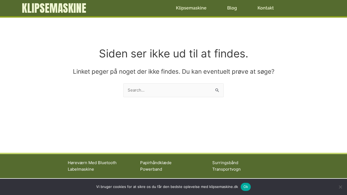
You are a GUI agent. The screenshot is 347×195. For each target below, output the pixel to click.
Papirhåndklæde (156, 162)
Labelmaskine (81, 169)
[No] (340, 187)
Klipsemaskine (54, 8)
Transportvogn (226, 169)
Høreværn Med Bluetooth (92, 162)
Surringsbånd (225, 162)
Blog (232, 8)
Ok (245, 186)
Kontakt (266, 8)
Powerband (151, 169)
